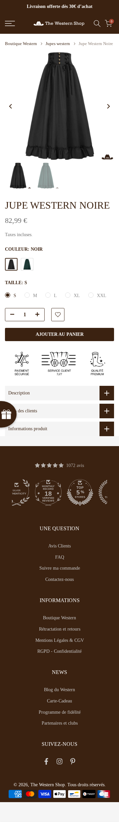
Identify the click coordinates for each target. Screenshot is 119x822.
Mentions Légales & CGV (59, 640)
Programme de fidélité (60, 712)
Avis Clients (59, 545)
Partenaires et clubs (60, 723)
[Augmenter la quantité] (39, 315)
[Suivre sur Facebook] (46, 763)
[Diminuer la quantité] (10, 315)
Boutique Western (21, 43)
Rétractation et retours (59, 629)
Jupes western (58, 43)
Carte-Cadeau (59, 700)
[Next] (108, 106)
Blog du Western (59, 689)
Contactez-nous (59, 579)
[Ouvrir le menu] (16, 23)
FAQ (59, 557)
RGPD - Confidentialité (59, 651)
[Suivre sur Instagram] (59, 763)
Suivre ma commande (59, 568)
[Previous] (11, 106)
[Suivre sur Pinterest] (72, 763)
